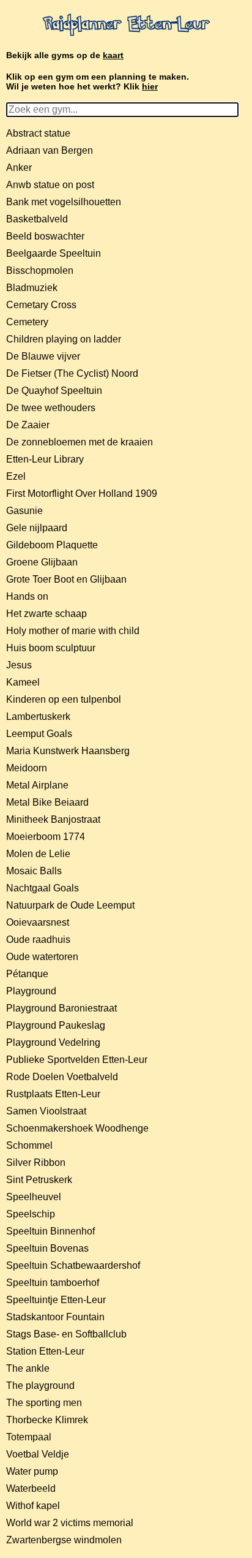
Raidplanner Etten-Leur (126, 25)
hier (150, 86)
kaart (113, 55)
